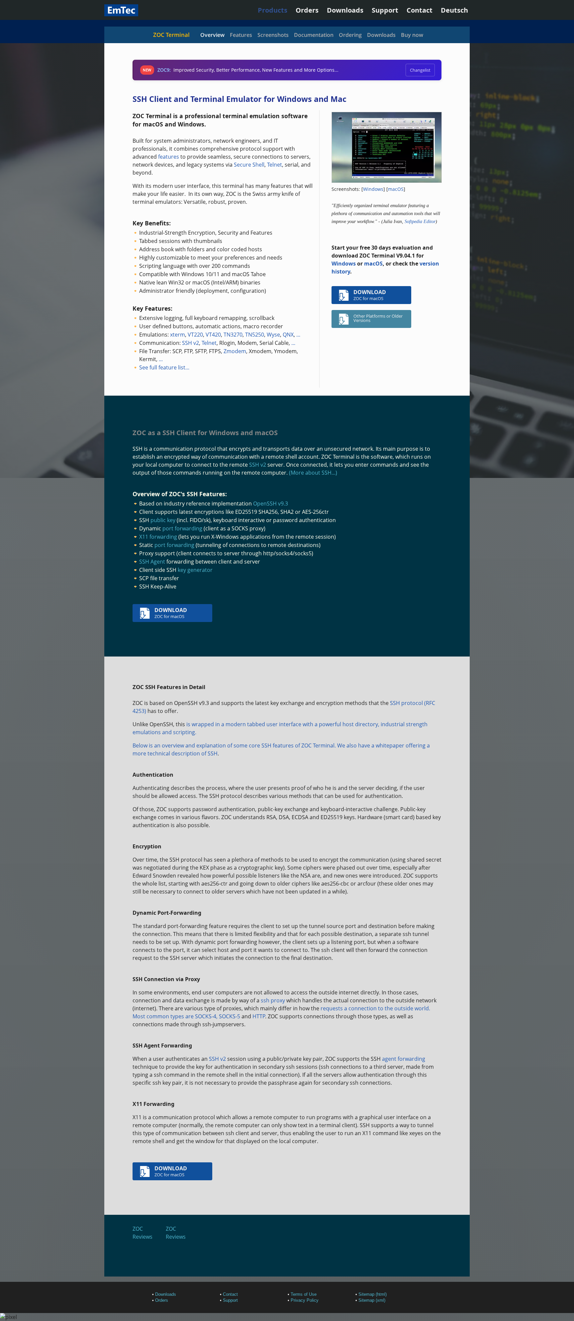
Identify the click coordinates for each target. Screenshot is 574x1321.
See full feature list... (164, 367)
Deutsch (454, 10)
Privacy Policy (305, 1300)
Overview (212, 35)
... (298, 334)
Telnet (274, 164)
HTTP (258, 1016)
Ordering (350, 35)
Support (385, 10)
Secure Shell (249, 164)
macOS (396, 189)
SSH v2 (190, 343)
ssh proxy (273, 1000)
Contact (419, 10)
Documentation (314, 35)
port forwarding (182, 528)
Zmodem (235, 351)
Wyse (273, 334)
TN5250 (254, 334)
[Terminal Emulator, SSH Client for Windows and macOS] (121, 13)
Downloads (345, 10)
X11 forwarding (158, 536)
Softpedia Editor (420, 221)
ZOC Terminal (171, 35)
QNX (288, 334)
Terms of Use (304, 1294)
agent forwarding (403, 1058)
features (168, 156)
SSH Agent (152, 561)
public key (162, 520)
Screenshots (273, 35)
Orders (307, 10)
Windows (373, 189)
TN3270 (233, 334)
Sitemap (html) (372, 1294)
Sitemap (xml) (371, 1300)
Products (272, 10)
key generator (195, 570)
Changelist (420, 70)
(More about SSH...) (313, 472)
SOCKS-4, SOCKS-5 (217, 1016)
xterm (177, 334)
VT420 (213, 334)
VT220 (195, 334)
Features (241, 35)
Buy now (412, 35)
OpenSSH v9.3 (270, 503)
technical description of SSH (182, 753)
